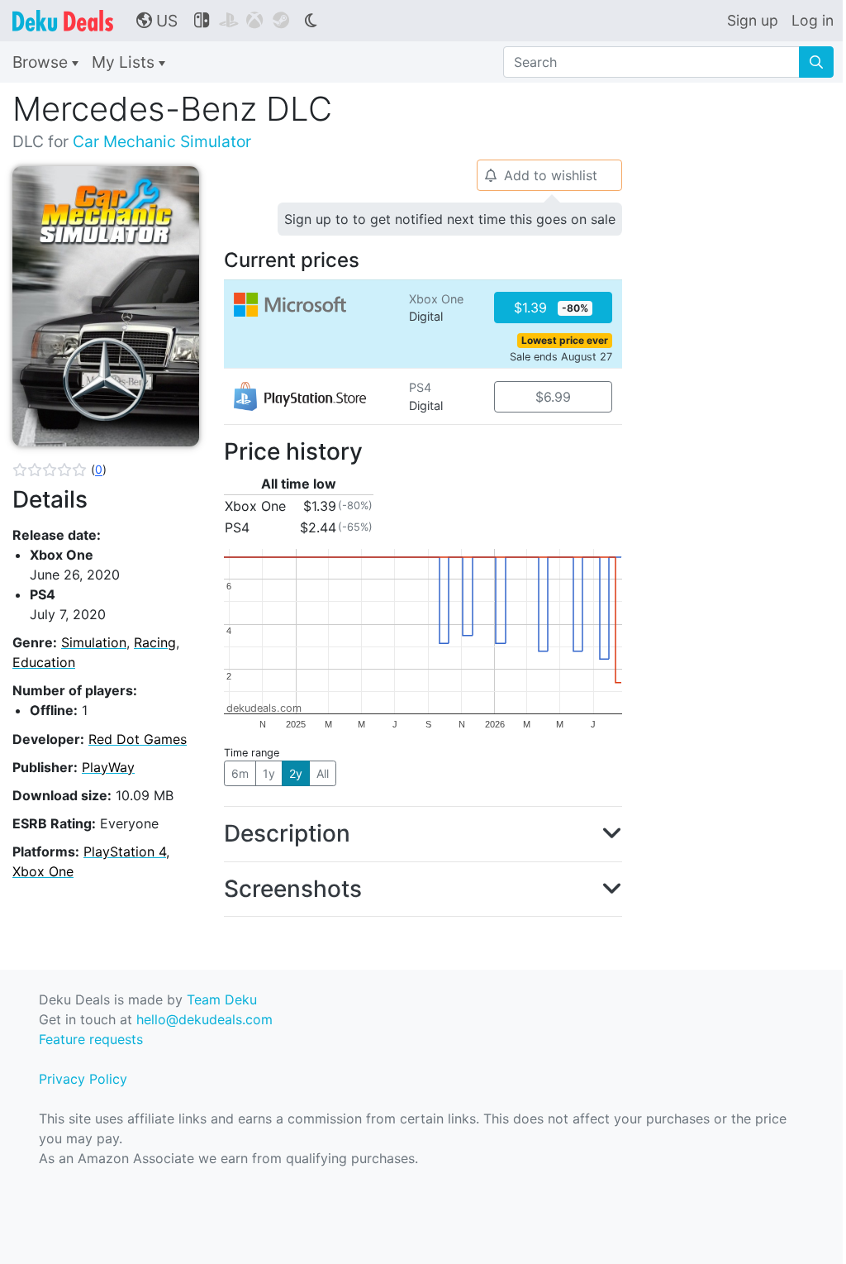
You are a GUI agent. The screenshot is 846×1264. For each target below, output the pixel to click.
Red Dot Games (137, 739)
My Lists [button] (125, 62)
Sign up (752, 20)
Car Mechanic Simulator (162, 141)
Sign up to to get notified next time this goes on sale (449, 219)
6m (240, 773)
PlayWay (108, 767)
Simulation (93, 642)
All (322, 773)
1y (269, 773)
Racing (155, 642)
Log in (812, 20)
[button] (59, 469)
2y (295, 773)
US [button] (157, 21)
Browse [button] (42, 62)
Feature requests (91, 1039)
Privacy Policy (83, 1079)
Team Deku (222, 999)
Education (43, 662)
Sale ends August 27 (561, 357)
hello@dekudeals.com (204, 1019)
